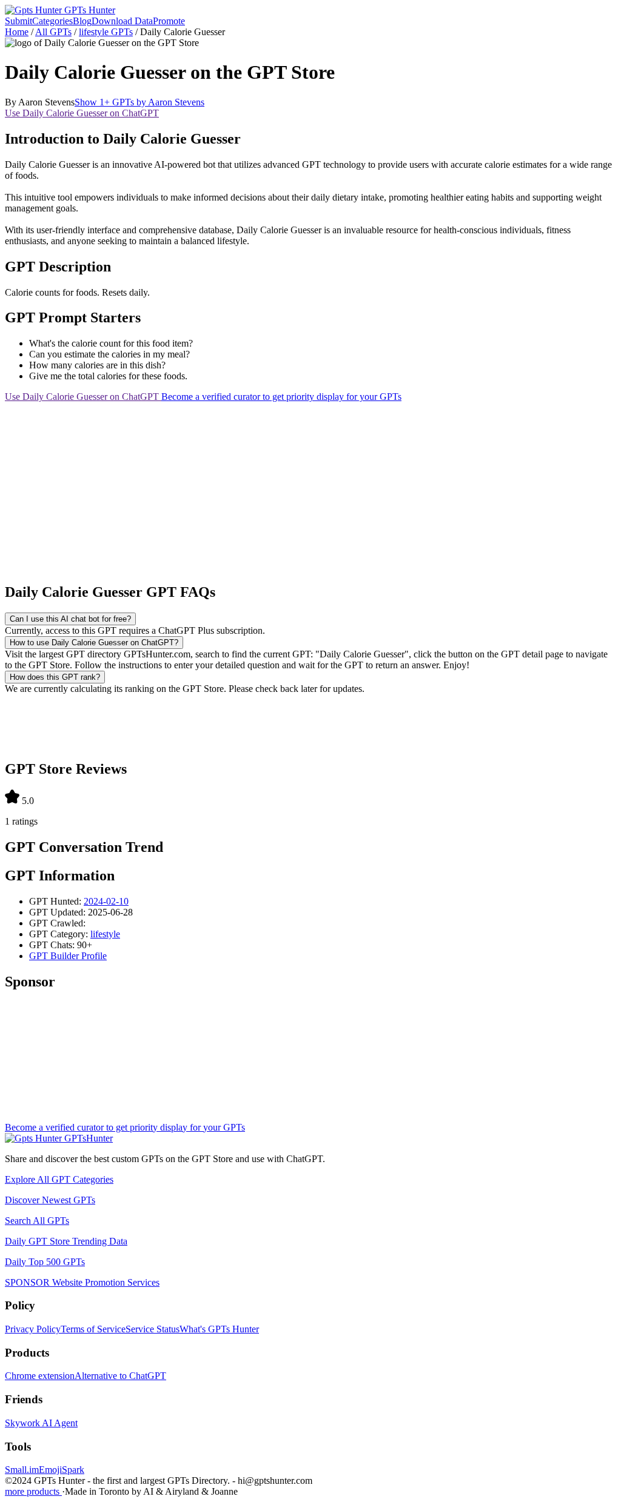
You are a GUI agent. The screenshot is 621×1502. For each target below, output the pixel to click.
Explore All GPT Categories (59, 1179)
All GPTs (53, 32)
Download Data (122, 21)
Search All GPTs (37, 1220)
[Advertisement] (310, 487)
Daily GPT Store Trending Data (66, 1241)
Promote (169, 21)
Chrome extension (40, 1376)
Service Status (153, 1329)
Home (17, 32)
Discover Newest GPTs (50, 1200)
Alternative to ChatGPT (120, 1376)
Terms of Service (93, 1329)
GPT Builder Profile (68, 956)
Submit (18, 21)
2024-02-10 (106, 901)
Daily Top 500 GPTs (45, 1262)
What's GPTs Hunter (219, 1329)
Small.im (22, 1469)
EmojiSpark (61, 1469)
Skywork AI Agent (41, 1423)
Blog (82, 21)
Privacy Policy (33, 1329)
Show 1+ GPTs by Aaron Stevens (139, 102)
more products (33, 1491)
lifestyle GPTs (106, 32)
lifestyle (105, 934)
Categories (52, 21)
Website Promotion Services (82, 1282)
